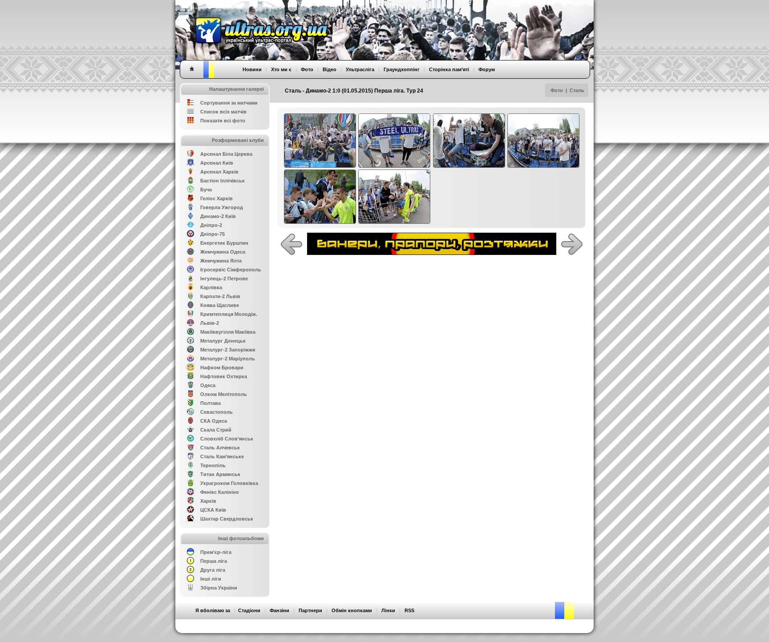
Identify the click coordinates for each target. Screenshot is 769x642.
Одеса (207, 385)
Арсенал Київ (216, 163)
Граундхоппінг (402, 69)
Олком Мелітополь (223, 394)
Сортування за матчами (229, 102)
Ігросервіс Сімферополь (230, 269)
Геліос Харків (216, 198)
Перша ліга (213, 561)
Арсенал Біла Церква (226, 154)
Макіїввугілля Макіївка (227, 332)
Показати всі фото (222, 120)
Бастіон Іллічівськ (222, 180)
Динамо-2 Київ (218, 216)
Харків (208, 501)
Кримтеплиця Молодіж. (228, 314)
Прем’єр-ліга (215, 552)
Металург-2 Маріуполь (227, 358)
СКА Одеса (213, 421)
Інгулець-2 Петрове (224, 278)
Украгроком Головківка (229, 483)
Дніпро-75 (212, 234)
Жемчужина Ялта (221, 260)
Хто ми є (281, 69)
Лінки (388, 610)
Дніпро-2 (211, 225)
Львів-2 (209, 323)
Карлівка (211, 287)
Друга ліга (212, 570)
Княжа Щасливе (219, 305)
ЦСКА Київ (213, 510)
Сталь (577, 90)
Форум (486, 69)
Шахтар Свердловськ (226, 518)
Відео (329, 69)
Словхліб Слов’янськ (226, 438)
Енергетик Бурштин (224, 243)
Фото (556, 90)
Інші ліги (210, 578)
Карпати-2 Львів (220, 296)
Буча (206, 189)
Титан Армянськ (220, 474)
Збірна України (218, 587)
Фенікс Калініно (219, 492)
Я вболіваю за (212, 610)
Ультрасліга (360, 69)
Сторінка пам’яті (449, 69)
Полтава (210, 403)
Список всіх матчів (223, 111)
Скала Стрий (215, 429)
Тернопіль (213, 465)
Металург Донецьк (223, 340)
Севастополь (216, 412)
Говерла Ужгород (221, 207)
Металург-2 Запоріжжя (227, 349)
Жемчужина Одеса (222, 251)
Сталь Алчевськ (220, 447)
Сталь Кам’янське (222, 456)
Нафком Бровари (221, 367)
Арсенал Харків (219, 171)
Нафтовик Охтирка (223, 376)
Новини (252, 69)
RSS (409, 610)
